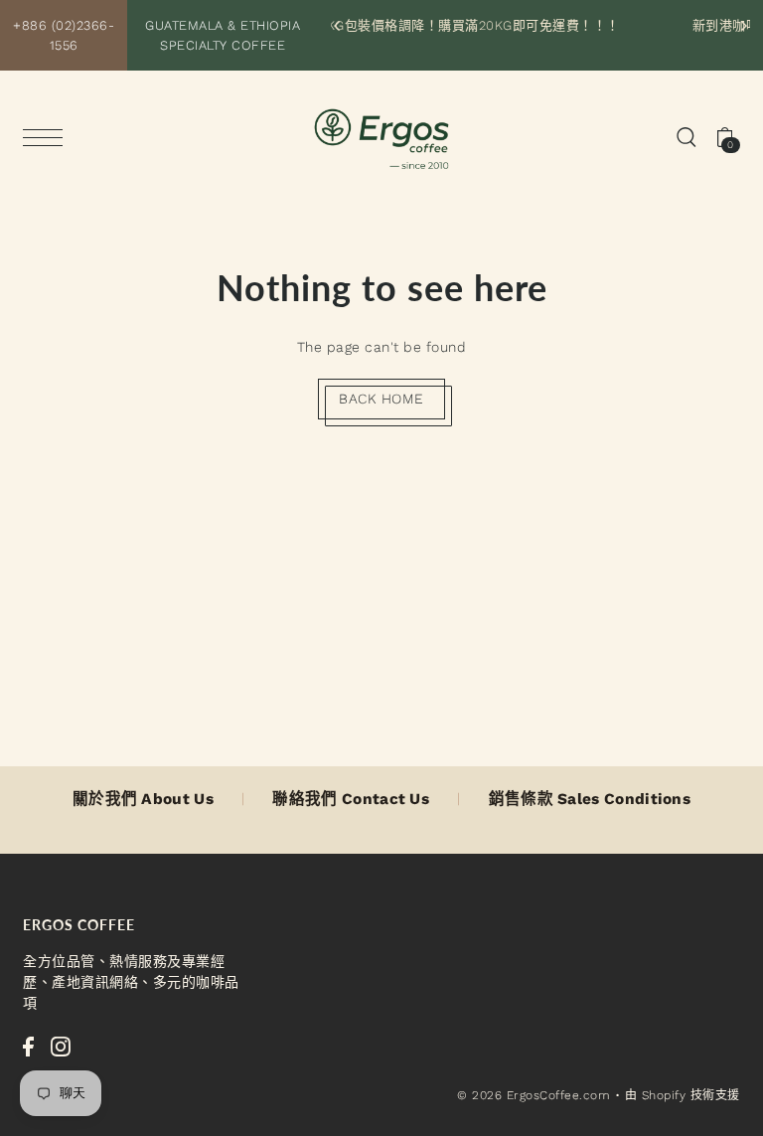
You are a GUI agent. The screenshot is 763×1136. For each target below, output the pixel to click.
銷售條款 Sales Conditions (590, 799)
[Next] (743, 26)
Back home (381, 398)
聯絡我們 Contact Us (350, 799)
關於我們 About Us (143, 799)
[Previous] (338, 26)
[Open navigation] (48, 137)
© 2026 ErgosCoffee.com (533, 1095)
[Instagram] (61, 1045)
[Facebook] (28, 1045)
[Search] (686, 135)
